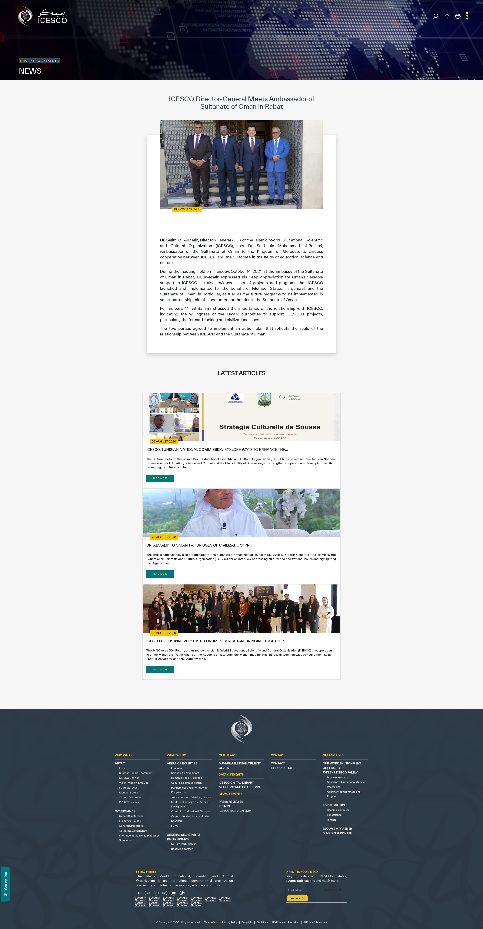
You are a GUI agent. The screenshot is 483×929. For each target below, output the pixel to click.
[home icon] (447, 16)
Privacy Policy (385, 87)
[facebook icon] (138, 893)
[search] (435, 16)
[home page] (44, 16)
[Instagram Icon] (164, 893)
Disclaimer (417, 87)
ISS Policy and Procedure (440, 87)
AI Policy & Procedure (469, 87)
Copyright (402, 87)
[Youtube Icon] (173, 893)
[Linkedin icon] (156, 893)
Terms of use (367, 87)
